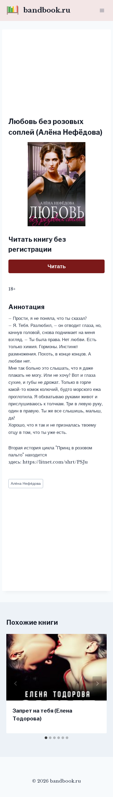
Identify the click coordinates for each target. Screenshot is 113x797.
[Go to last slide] (15, 683)
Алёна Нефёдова (26, 483)
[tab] (46, 737)
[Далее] (97, 683)
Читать (57, 266)
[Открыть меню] (102, 10)
